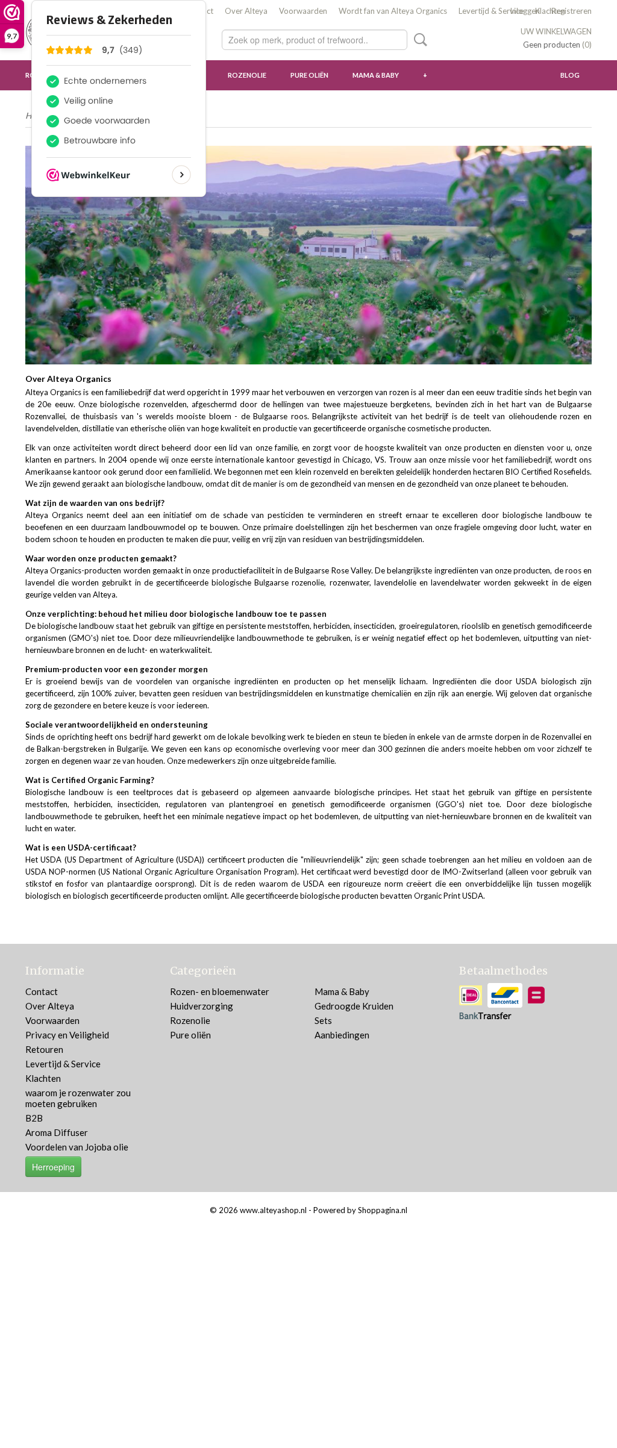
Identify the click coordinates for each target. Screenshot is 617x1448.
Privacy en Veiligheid (67, 1034)
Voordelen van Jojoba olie (76, 1146)
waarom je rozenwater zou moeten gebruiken (78, 1098)
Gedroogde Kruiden (354, 1005)
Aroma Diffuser (56, 1132)
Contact (41, 991)
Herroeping (53, 1167)
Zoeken (418, 40)
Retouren (44, 1049)
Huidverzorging (201, 1005)
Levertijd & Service (491, 11)
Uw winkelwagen (556, 31)
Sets (323, 1020)
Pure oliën (309, 75)
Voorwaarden (303, 11)
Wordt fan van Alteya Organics (393, 11)
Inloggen (525, 11)
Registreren (571, 11)
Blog (570, 75)
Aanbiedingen (342, 1034)
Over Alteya (246, 11)
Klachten (43, 1078)
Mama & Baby (375, 75)
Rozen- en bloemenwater (219, 991)
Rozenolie (247, 75)
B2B (34, 1118)
